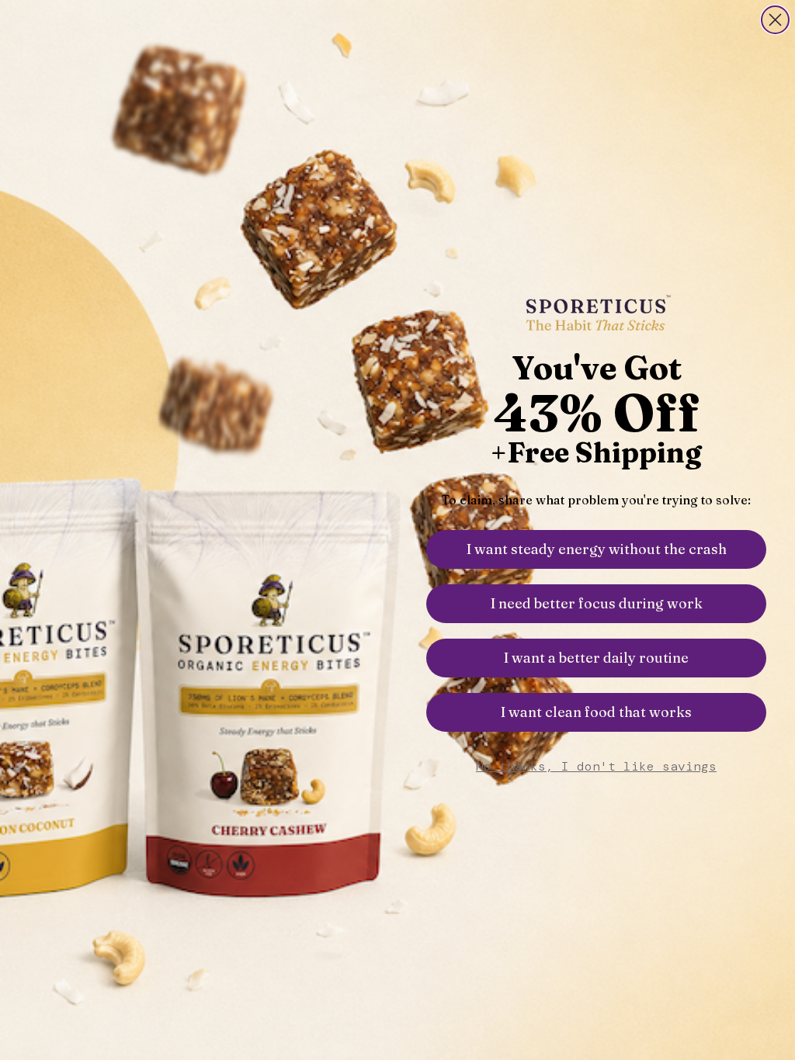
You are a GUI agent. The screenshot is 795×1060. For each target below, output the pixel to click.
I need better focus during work (597, 603)
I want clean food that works (596, 712)
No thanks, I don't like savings (596, 766)
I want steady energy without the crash (597, 549)
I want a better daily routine (596, 658)
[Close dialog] (775, 19)
